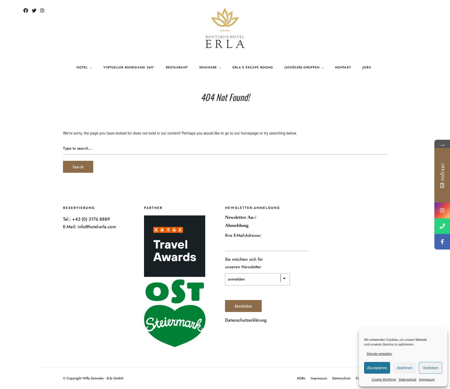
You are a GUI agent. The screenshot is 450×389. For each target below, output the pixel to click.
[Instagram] (42, 10)
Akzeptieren (377, 368)
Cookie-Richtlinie (384, 379)
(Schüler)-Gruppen (302, 67)
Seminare (208, 67)
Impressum (427, 379)
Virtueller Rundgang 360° (128, 67)
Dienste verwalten (379, 353)
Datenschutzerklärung (246, 320)
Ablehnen (405, 368)
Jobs (366, 67)
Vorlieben (430, 368)
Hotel (82, 67)
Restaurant (177, 67)
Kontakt (343, 67)
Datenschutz (407, 379)
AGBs (301, 378)
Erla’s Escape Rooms (253, 67)
